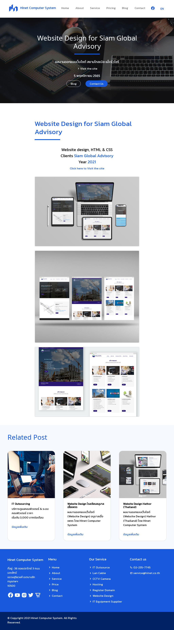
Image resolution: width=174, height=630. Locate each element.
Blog (125, 8)
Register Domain (104, 590)
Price (55, 584)
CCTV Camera (102, 579)
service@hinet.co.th (146, 573)
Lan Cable (99, 573)
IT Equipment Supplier (107, 601)
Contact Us (96, 84)
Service (95, 8)
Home (65, 8)
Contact (140, 8)
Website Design (103, 596)
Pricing (111, 8)
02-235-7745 (142, 567)
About (79, 8)
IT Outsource (101, 567)
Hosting (98, 584)
